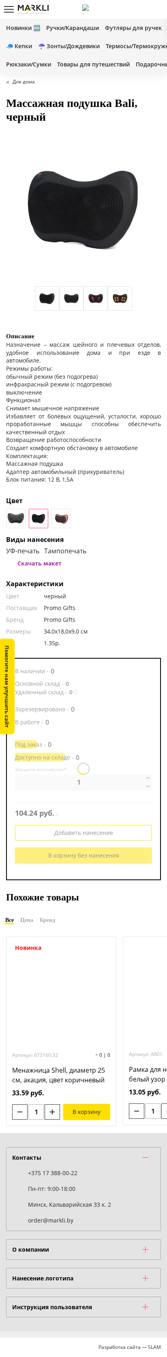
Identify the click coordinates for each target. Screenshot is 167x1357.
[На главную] (33, 9)
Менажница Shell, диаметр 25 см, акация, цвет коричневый (58, 1075)
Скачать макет (39, 563)
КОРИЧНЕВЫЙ (61, 518)
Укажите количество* (41, 769)
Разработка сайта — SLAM (129, 1347)
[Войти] (128, 9)
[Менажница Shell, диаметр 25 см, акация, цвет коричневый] (61, 993)
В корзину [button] (87, 1112)
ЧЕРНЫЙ (16, 518)
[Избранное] (142, 9)
